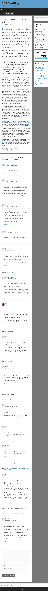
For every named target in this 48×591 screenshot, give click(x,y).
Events (7, 9)
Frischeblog (8, 180)
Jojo (14, 128)
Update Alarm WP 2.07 (7, 149)
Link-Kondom (14, 52)
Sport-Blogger (5, 142)
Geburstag (24, 35)
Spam (9, 148)
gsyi (6, 336)
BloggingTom (10, 331)
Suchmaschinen (9, 13)
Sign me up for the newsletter (10, 578)
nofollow (24, 28)
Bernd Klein (8, 518)
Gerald (7, 248)
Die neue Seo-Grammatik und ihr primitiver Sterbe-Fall (41, 80)
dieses (26, 256)
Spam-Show (26, 124)
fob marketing (10, 399)
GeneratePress (31, 589)
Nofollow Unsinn (25, 58)
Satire (38, 9)
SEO (42, 9)
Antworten (6, 173)
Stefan (7, 426)
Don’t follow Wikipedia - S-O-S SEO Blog (16, 463)
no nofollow (24, 34)
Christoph (7, 164)
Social (2, 13)
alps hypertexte (10, 361)
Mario (10, 44)
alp (6, 231)
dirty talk (4, 122)
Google (13, 9)
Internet (18, 9)
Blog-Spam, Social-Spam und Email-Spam (20, 122)
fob (6, 303)
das (10, 237)
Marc (6, 366)
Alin (6, 205)
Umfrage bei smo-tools (22, 55)
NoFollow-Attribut (25, 80)
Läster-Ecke (5, 148)
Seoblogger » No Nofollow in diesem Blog (16, 513)
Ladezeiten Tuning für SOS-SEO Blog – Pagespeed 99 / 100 (40, 75)
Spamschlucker (9, 277)
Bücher (2, 9)
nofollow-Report (10, 272)
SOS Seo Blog (10, 3)
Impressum (3, 585)
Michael (7, 445)
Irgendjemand (5, 28)
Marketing (32, 9)
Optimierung (25, 9)
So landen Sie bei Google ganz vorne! (10, 150)
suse (6, 404)
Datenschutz (10, 585)
